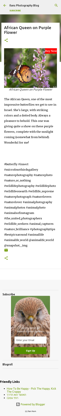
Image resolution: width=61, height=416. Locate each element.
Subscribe (15, 10)
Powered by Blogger (32, 404)
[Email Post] (6, 251)
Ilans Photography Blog (24, 5)
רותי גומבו (12, 397)
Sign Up (30, 350)
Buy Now (51, 51)
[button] (6, 40)
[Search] (56, 5)
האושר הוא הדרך (16, 394)
